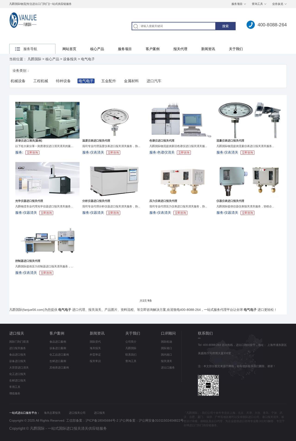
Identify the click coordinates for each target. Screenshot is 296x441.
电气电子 (88, 59)
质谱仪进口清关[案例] (28, 140)
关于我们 (236, 49)
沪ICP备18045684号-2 (102, 420)
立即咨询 (32, 152)
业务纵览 (277, 4)
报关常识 (95, 361)
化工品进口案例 (59, 354)
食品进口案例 (57, 341)
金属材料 (131, 81)
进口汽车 (154, 81)
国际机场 (166, 341)
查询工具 (257, 4)
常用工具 (14, 387)
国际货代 (95, 341)
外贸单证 (95, 354)
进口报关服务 (17, 348)
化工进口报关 (17, 374)
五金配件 (108, 81)
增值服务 (14, 393)
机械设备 (18, 81)
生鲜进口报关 (17, 380)
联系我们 (130, 354)
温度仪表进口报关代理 (96, 140)
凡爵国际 (34, 59)
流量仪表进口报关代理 (230, 140)
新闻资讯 (208, 49)
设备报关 (70, 59)
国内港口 (166, 354)
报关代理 (180, 49)
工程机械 (40, 81)
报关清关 (166, 361)
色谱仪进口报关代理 (161, 140)
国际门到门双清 (19, 341)
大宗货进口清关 (19, 367)
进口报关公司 (77, 412)
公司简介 (130, 341)
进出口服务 (168, 367)
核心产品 (97, 49)
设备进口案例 (57, 348)
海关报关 (95, 348)
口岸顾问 (168, 333)
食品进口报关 (17, 354)
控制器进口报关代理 (27, 261)
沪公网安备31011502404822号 (161, 420)
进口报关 (16, 333)
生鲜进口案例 (57, 361)
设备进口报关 (17, 361)
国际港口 (166, 348)
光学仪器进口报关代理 (29, 200)
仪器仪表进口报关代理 (230, 200)
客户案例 (153, 49)
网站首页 (69, 49)
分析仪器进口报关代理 (96, 200)
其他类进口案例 (59, 367)
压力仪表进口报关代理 (163, 200)
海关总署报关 (52, 412)
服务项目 (237, 4)
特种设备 (63, 81)
